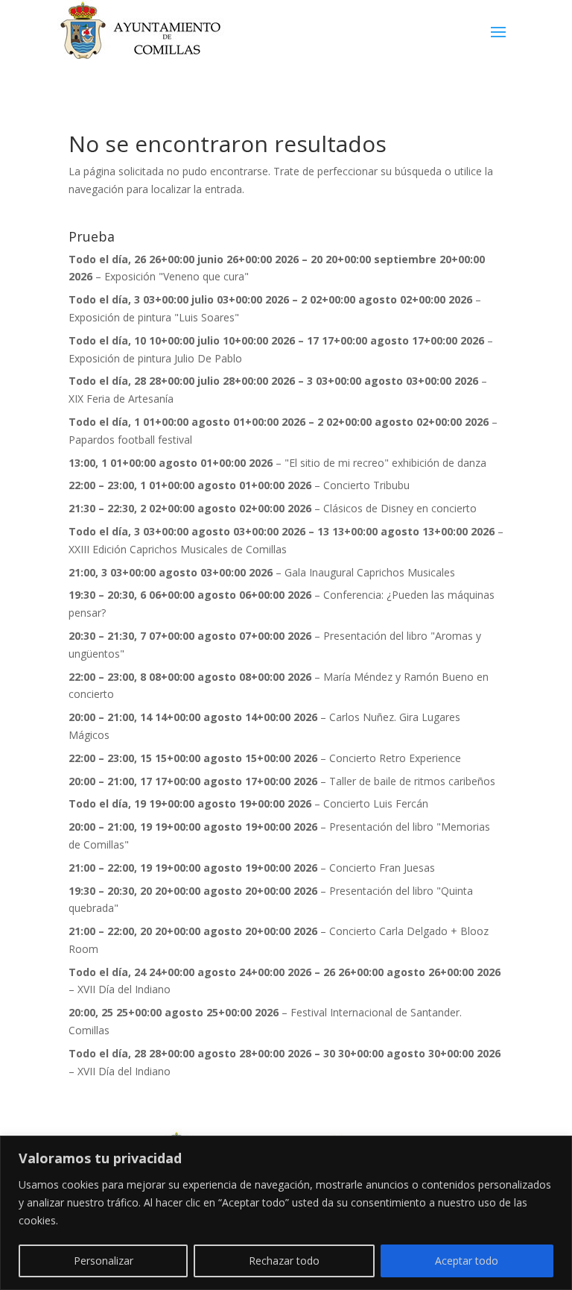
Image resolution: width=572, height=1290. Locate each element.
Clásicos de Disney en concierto (400, 508)
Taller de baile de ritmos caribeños (412, 781)
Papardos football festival (130, 439)
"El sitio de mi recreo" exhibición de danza (385, 463)
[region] (286, 1213)
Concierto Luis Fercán (375, 803)
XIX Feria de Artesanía (121, 398)
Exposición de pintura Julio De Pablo (155, 358)
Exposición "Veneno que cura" (176, 276)
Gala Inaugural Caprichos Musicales (370, 572)
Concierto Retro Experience (395, 758)
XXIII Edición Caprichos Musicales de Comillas (178, 549)
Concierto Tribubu (366, 485)
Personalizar (103, 1260)
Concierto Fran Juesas (382, 867)
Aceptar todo (466, 1260)
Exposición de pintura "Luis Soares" (154, 317)
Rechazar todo (284, 1260)
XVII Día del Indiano (124, 989)
